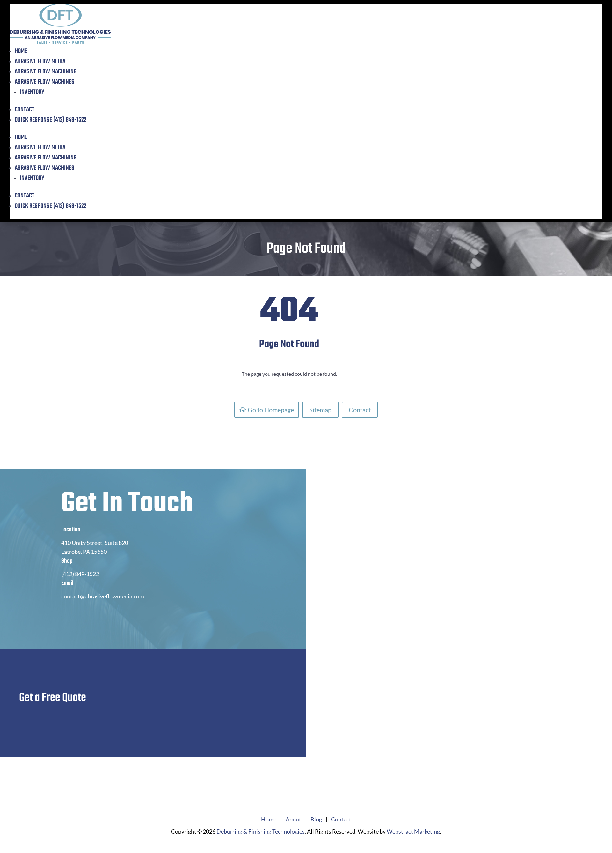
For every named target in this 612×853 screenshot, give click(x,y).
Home (21, 51)
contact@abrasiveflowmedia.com (102, 596)
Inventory (32, 92)
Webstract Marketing (413, 831)
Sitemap (320, 409)
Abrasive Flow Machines (44, 82)
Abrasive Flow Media (40, 61)
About (293, 819)
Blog (316, 819)
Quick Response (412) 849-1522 (50, 120)
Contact (24, 110)
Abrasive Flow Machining (45, 72)
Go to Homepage (271, 409)
